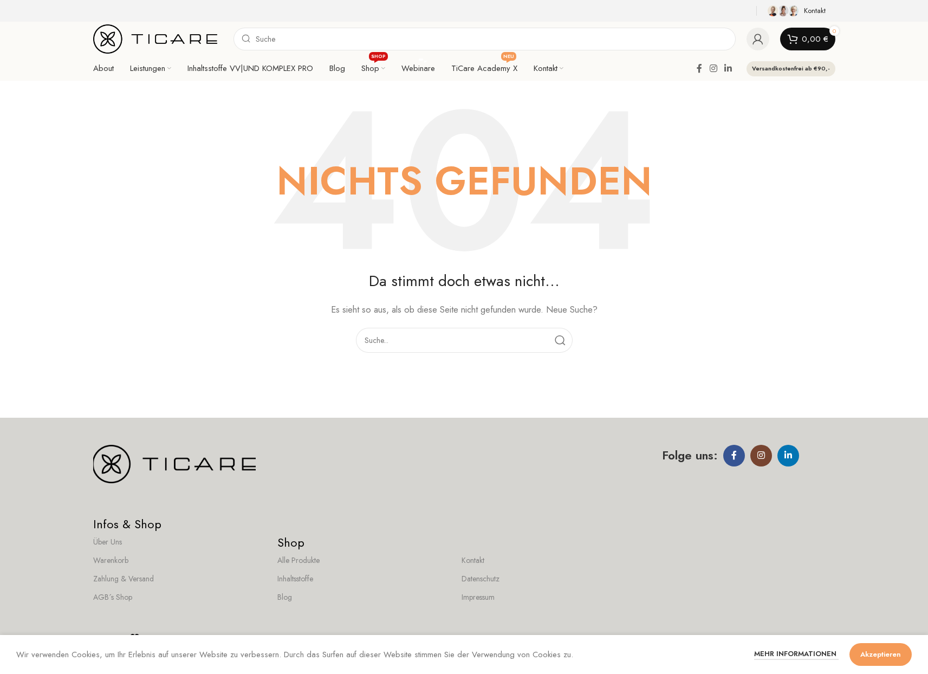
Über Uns (107, 541)
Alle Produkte (298, 560)
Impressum (478, 597)
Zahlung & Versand (123, 578)
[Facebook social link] (699, 68)
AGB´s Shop (112, 597)
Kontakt (473, 560)
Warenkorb (110, 560)
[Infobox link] (799, 10)
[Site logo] (155, 38)
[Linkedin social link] (728, 68)
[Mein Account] (758, 39)
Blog (284, 597)
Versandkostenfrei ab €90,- (791, 68)
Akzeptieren (880, 654)
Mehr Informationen (796, 654)
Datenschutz (480, 578)
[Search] (560, 340)
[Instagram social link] (713, 68)
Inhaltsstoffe (295, 578)
